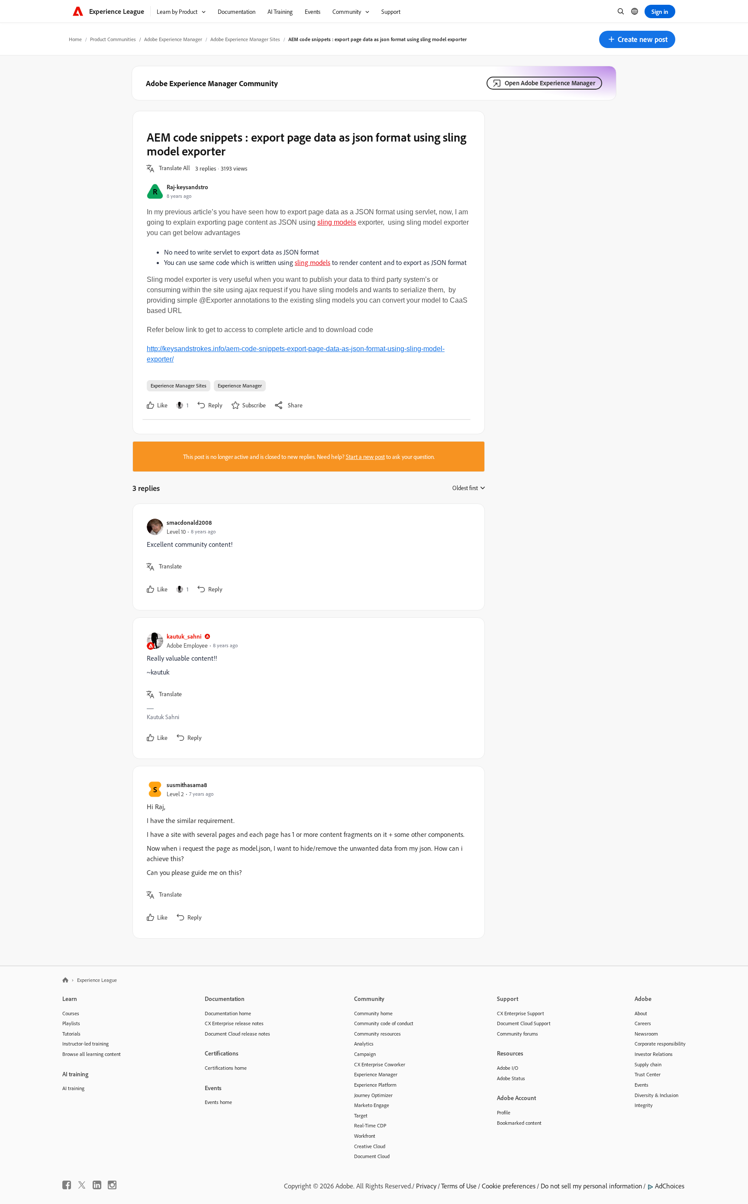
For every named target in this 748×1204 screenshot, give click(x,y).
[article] (306, 557)
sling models (336, 222)
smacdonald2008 (189, 522)
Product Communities (113, 39)
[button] (637, 39)
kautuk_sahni (184, 636)
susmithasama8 (187, 784)
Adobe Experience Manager (173, 39)
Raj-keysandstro (187, 186)
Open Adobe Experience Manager (550, 83)
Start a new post (365, 456)
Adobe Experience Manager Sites (245, 39)
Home (75, 39)
